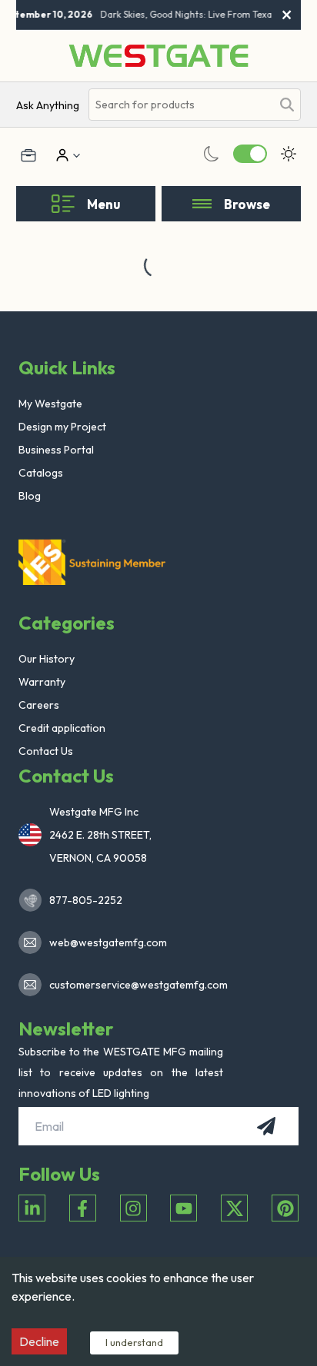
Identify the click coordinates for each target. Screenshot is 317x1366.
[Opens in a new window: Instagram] (133, 1208)
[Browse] (202, 203)
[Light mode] (288, 153)
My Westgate (50, 403)
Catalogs (40, 473)
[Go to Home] (158, 56)
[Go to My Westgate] (61, 155)
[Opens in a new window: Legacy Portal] (28, 155)
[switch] (250, 154)
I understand (134, 1342)
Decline (39, 1341)
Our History (46, 659)
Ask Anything (47, 105)
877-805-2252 (85, 900)
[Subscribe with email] (266, 1126)
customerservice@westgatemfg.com (134, 985)
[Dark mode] (211, 153)
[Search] (287, 104)
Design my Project (62, 427)
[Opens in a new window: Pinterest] (285, 1208)
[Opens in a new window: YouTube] (183, 1208)
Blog (29, 496)
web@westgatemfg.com (108, 942)
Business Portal (56, 450)
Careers (38, 705)
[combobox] (180, 105)
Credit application (61, 728)
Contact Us (45, 751)
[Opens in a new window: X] (234, 1208)
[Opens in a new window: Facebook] (82, 1208)
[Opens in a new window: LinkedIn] (31, 1208)
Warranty (41, 682)
